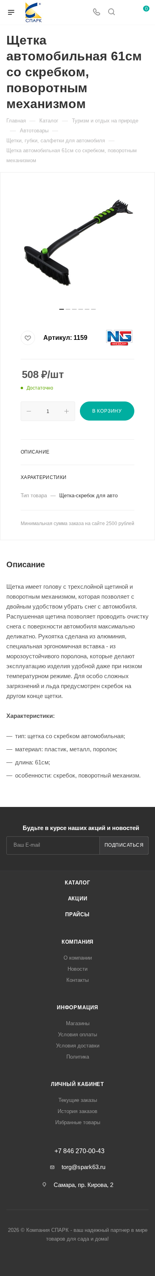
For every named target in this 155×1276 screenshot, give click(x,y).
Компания (77, 942)
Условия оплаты (77, 1034)
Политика (77, 1057)
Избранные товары (77, 1122)
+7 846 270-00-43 (79, 1151)
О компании (78, 958)
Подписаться (124, 845)
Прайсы (77, 914)
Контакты (77, 980)
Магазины (77, 1023)
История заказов (77, 1111)
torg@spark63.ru (83, 1167)
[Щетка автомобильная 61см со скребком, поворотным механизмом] (77, 243)
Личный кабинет (77, 1084)
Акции (77, 899)
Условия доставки (77, 1046)
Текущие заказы (77, 1100)
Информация (77, 1007)
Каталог (77, 883)
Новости (77, 969)
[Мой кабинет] (126, 12)
